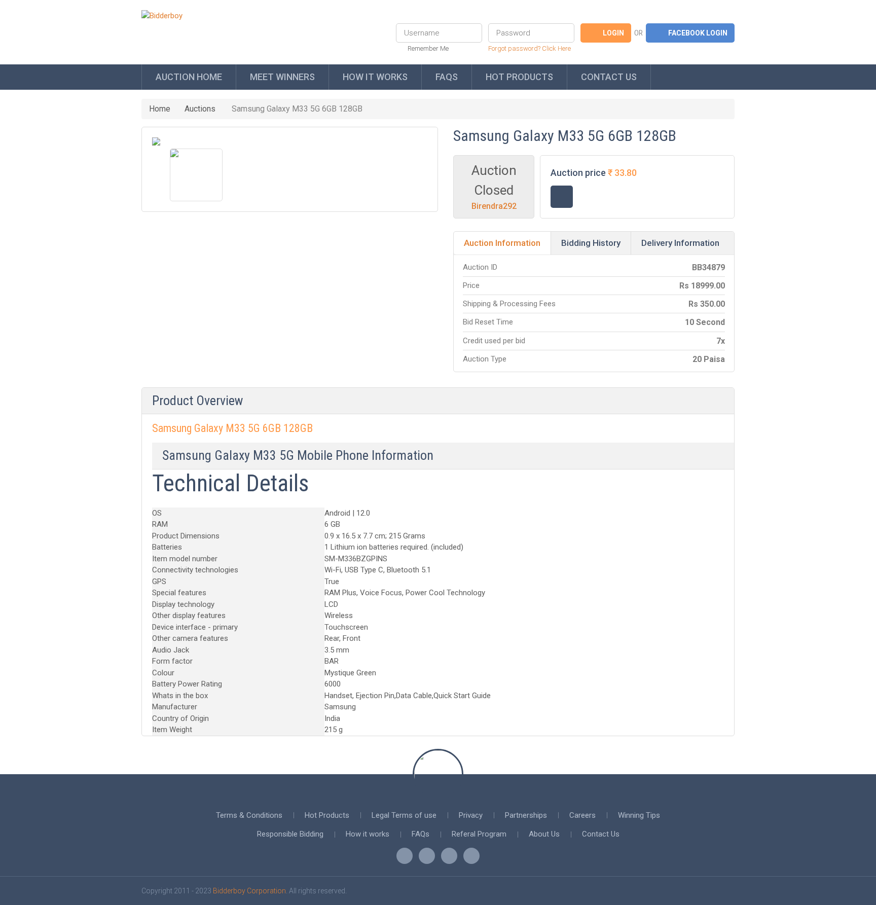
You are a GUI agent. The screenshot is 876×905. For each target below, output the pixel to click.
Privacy (471, 815)
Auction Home (189, 76)
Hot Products (519, 76)
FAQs (446, 76)
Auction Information (502, 243)
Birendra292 (494, 206)
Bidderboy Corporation (249, 891)
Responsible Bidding (290, 834)
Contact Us (609, 76)
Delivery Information (680, 243)
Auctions (200, 109)
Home (159, 109)
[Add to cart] (562, 197)
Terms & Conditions (249, 815)
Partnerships (526, 815)
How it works (375, 76)
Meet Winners (282, 76)
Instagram (449, 856)
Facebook (404, 856)
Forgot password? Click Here (529, 48)
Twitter (427, 856)
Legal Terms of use (404, 815)
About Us (544, 834)
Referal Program (479, 834)
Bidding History (590, 243)
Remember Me (428, 48)
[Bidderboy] (161, 16)
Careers (582, 815)
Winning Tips (639, 815)
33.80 (625, 172)
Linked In (471, 856)
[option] (196, 175)
